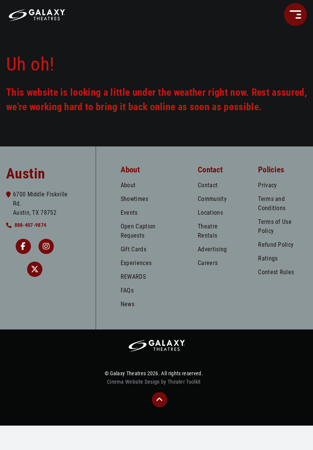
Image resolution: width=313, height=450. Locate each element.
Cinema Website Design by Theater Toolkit (154, 382)
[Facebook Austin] (23, 246)
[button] (295, 14)
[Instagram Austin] (46, 246)
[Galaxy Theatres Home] (36, 14)
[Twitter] (34, 269)
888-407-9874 (30, 225)
